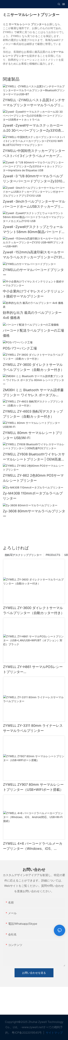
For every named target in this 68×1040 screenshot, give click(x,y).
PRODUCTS (53, 554)
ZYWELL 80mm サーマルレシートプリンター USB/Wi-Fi (32, 435)
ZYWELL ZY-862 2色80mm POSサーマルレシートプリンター (33, 477)
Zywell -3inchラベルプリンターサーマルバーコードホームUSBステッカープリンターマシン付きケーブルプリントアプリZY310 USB (34, 204)
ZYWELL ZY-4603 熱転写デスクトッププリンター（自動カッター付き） (33, 413)
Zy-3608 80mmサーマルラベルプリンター (34, 513)
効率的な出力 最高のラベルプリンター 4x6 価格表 (32, 315)
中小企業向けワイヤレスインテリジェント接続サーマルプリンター (33, 293)
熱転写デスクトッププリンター (23, 554)
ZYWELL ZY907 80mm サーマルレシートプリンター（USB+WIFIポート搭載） (33, 787)
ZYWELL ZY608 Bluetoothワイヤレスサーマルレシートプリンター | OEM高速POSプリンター (34, 457)
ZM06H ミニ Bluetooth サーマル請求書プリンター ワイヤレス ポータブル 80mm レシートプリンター (33, 393)
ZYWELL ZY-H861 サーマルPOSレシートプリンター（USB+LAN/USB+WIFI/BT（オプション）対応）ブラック (33, 669)
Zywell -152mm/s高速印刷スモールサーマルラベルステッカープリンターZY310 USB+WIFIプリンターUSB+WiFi (33, 255)
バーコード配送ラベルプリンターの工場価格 (33, 332)
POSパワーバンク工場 (20, 348)
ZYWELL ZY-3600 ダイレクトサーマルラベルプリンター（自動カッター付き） (33, 367)
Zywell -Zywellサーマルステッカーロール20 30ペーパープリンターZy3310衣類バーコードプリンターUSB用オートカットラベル (34, 128)
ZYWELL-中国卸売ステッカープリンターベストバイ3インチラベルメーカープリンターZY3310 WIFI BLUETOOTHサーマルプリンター (34, 153)
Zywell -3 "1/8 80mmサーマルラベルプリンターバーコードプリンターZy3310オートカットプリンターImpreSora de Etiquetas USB (33, 179)
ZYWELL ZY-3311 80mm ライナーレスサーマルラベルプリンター (33, 728)
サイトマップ (54, 1032)
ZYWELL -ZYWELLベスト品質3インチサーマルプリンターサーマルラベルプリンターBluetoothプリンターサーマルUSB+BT (34, 103)
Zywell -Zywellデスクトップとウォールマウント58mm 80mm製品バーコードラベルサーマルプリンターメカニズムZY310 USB (34, 229)
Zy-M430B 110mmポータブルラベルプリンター (33, 495)
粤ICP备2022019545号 (27, 1032)
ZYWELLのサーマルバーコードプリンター (33, 272)
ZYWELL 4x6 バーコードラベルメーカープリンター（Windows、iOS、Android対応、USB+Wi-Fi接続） (32, 846)
